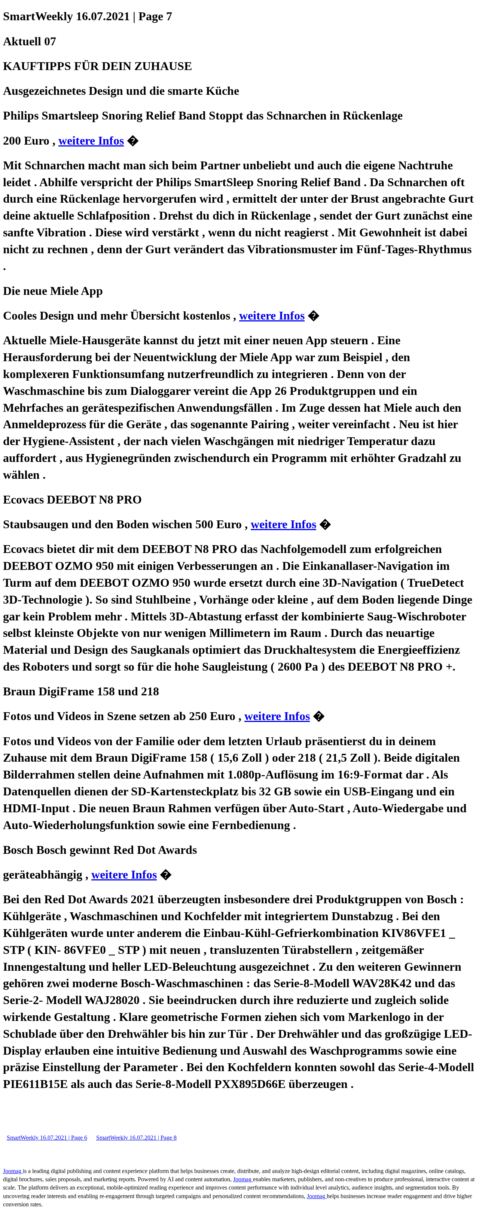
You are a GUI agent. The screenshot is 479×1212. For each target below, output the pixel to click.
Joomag (13, 1171)
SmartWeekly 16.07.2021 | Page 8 (136, 1137)
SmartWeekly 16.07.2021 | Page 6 (47, 1137)
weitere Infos (91, 140)
